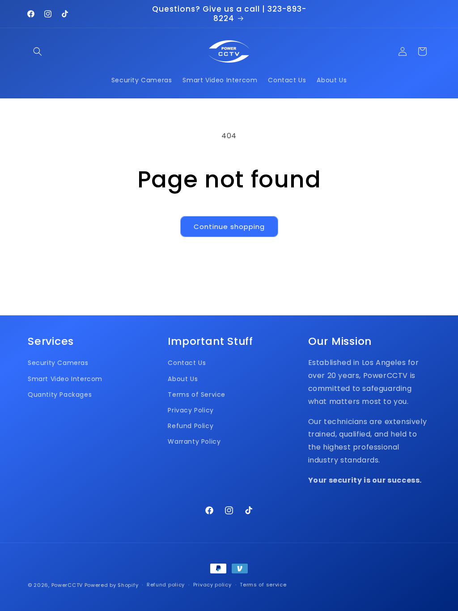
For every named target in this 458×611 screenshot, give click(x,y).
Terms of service (263, 584)
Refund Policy (190, 425)
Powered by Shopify (112, 585)
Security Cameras (58, 362)
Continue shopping (229, 226)
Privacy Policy (190, 410)
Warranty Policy (194, 441)
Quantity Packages (60, 394)
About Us (183, 378)
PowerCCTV (67, 585)
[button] (37, 51)
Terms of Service (196, 394)
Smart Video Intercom (65, 378)
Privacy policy (212, 584)
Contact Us (187, 362)
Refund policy (166, 584)
